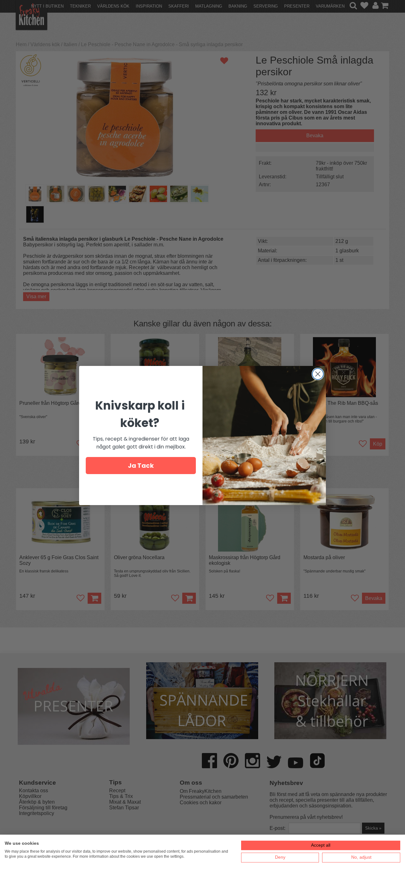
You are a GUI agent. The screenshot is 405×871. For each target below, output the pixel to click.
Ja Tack (141, 465)
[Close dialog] (317, 374)
